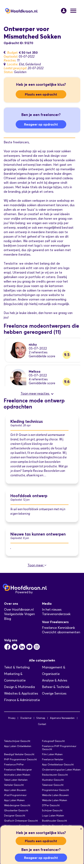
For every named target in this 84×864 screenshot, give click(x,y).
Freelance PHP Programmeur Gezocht (59, 748)
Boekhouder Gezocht (54, 820)
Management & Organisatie (53, 670)
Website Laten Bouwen (55, 795)
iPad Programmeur (15, 795)
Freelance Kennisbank (58, 628)
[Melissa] (18, 377)
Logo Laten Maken (53, 815)
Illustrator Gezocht (53, 779)
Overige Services (54, 693)
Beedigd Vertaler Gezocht (19, 754)
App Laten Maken (14, 800)
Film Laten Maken (52, 754)
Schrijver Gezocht (52, 810)
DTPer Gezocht (51, 805)
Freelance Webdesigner (18, 769)
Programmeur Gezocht (55, 790)
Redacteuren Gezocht (55, 774)
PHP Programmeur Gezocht (20, 759)
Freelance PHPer (14, 764)
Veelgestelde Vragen (19, 614)
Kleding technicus (26, 421)
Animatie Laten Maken (17, 774)
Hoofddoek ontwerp (28, 495)
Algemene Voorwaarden (62, 718)
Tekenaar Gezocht (52, 784)
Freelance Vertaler (52, 759)
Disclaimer (26, 718)
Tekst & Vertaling (17, 667)
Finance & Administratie (22, 700)
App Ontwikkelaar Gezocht (58, 764)
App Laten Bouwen (15, 790)
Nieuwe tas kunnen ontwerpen (38, 534)
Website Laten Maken (54, 800)
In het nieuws (52, 609)
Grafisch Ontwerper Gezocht (21, 820)
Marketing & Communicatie (15, 677)
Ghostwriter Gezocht (16, 810)
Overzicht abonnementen (61, 632)
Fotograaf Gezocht (53, 741)
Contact (42, 724)
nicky (33, 344)
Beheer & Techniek (56, 687)
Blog (7, 619)
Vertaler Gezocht (14, 784)
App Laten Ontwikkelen (17, 746)
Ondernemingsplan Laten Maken (61, 769)
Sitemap (40, 718)
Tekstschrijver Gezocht (17, 741)
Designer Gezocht (14, 815)
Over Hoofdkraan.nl (19, 609)
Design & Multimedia (19, 687)
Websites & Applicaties (21, 693)
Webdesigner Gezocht (17, 805)
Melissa (34, 371)
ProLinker (40, 592)
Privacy (11, 718)
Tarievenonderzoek (56, 614)
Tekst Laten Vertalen (16, 779)
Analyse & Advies (54, 680)
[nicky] (18, 350)
